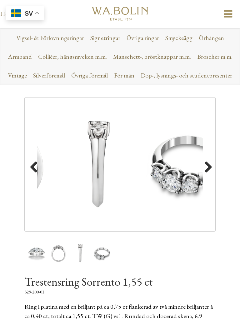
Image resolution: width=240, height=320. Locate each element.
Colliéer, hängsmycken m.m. (72, 56)
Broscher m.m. (214, 56)
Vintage (17, 75)
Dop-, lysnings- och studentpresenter (186, 75)
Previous (34, 166)
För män (124, 75)
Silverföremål (49, 75)
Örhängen (211, 38)
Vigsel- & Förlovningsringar (50, 38)
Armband (20, 56)
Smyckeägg (178, 38)
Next (206, 166)
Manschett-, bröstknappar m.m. (152, 56)
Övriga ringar (143, 38)
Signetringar (105, 38)
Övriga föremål (89, 75)
